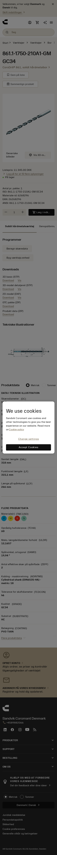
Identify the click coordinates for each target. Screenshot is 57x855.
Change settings (28, 439)
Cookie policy (16, 429)
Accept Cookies (28, 447)
